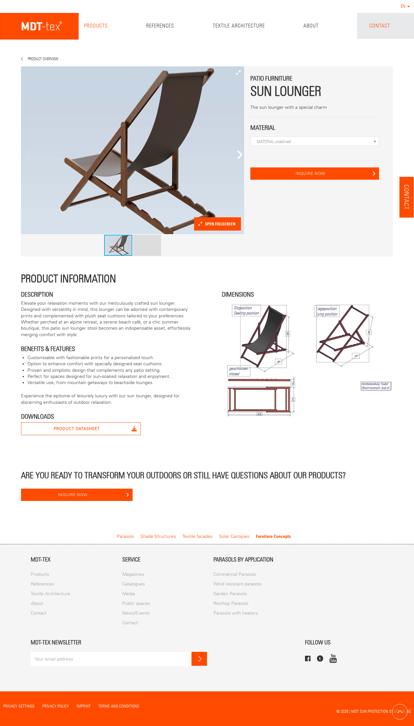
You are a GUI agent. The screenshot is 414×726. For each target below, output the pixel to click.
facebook (307, 658)
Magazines (133, 574)
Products (96, 25)
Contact (379, 25)
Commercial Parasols (234, 574)
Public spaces (136, 603)
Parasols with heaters (235, 613)
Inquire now (310, 173)
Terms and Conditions (118, 706)
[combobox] (314, 141)
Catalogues (133, 584)
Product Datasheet (77, 428)
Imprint (84, 706)
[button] (238, 72)
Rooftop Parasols (230, 603)
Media (128, 593)
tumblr (320, 658)
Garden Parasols (230, 593)
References (160, 25)
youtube (333, 658)
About (311, 25)
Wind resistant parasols (237, 584)
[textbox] (316, 141)
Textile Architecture (239, 25)
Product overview (43, 59)
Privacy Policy (55, 706)
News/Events (136, 613)
